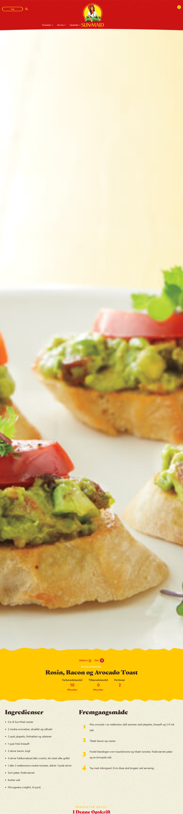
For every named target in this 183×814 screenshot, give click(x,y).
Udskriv (84, 660)
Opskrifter (74, 25)
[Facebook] (179, 7)
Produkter (46, 25)
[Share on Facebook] (102, 660)
